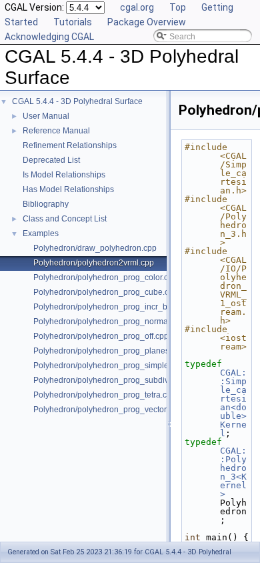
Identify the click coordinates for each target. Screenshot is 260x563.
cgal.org (137, 7)
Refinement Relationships (70, 145)
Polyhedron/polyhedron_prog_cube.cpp (105, 292)
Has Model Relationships (68, 189)
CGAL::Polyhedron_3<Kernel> (233, 472)
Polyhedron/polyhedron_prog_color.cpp (105, 277)
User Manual (46, 116)
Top (177, 7)
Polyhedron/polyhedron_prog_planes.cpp (109, 351)
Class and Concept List (65, 218)
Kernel (233, 429)
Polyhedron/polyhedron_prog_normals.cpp (111, 321)
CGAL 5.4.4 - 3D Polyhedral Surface (77, 101)
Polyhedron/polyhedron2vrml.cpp (93, 262)
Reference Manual (56, 130)
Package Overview (146, 22)
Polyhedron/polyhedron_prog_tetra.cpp (104, 395)
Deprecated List (51, 160)
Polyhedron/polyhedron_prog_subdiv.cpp (108, 380)
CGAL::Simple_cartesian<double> (233, 394)
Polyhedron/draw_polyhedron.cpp (95, 248)
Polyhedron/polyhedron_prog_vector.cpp (107, 409)
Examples (41, 233)
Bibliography (46, 204)
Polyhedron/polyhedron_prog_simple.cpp (108, 365)
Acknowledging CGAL (49, 36)
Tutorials (72, 22)
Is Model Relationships (64, 174)
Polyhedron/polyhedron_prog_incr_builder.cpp (118, 307)
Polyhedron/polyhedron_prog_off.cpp (101, 336)
